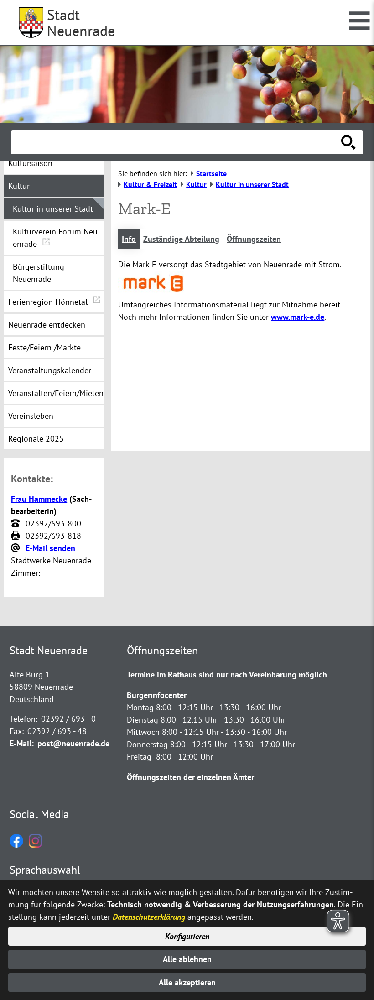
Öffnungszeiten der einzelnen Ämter (190, 777)
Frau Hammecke (39, 499)
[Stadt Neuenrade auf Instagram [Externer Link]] (35, 844)
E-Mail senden (50, 548)
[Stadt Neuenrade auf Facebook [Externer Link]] (16, 844)
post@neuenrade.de (73, 743)
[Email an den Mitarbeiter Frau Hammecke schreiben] (16, 548)
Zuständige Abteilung (181, 239)
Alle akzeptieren (187, 982)
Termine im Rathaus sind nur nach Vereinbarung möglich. (228, 674)
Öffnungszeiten (254, 239)
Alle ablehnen (187, 959)
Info (129, 239)
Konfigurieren (187, 936)
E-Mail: (22, 743)
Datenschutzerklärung (149, 916)
